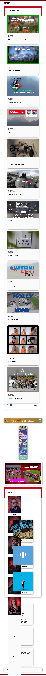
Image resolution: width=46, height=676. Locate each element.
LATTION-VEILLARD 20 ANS (15, 398)
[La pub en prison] (23, 339)
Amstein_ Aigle (11, 286)
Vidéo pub (10, 35)
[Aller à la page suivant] (15, 405)
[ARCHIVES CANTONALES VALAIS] (23, 148)
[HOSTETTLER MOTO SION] (23, 179)
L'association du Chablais (14, 102)
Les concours (23, 592)
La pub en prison (12, 361)
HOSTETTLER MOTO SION (14, 194)
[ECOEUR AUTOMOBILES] (23, 209)
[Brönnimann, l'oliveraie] (23, 55)
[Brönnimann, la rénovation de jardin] (23, 24)
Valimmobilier (11, 132)
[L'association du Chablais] (23, 86)
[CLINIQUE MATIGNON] (23, 240)
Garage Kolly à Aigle (13, 319)
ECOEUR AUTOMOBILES (14, 225)
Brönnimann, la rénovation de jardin (17, 40)
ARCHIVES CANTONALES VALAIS (16, 164)
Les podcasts (23, 566)
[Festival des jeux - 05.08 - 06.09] (23, 443)
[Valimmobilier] (23, 117)
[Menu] (41, 3)
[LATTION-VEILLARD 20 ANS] (23, 379)
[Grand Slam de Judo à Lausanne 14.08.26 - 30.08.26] (23, 420)
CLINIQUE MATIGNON (13, 255)
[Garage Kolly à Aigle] (23, 302)
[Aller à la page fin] (17, 405)
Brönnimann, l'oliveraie (14, 70)
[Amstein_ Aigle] (23, 270)
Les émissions (23, 540)
